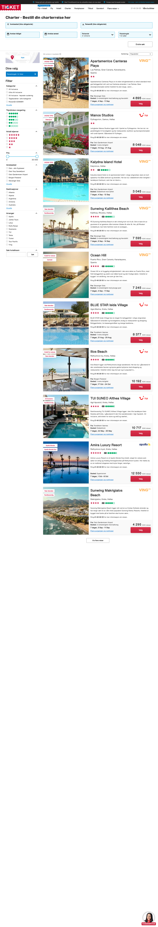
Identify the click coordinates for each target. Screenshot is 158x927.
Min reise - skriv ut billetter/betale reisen (141, 2)
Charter (68, 8)
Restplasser (79, 8)
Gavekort (100, 8)
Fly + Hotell (42, 8)
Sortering (124, 54)
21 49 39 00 (136, 8)
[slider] (7, 156)
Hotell (58, 8)
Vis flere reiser (97, 540)
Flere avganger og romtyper (102, 104)
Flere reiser (113, 8)
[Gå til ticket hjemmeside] (10, 7)
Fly (52, 8)
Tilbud (90, 8)
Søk (32, 254)
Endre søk (140, 44)
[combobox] (43, 26)
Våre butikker (148, 8)
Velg (141, 104)
